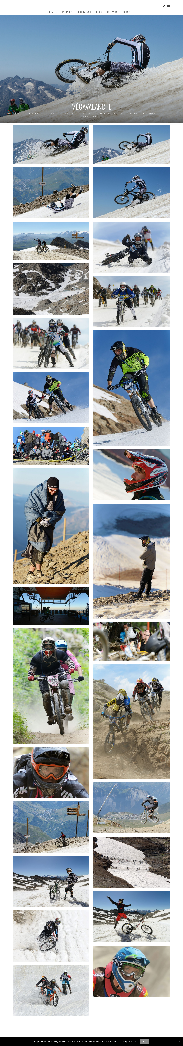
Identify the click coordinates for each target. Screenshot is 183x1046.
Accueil (52, 12)
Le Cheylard (84, 12)
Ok (144, 1041)
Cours (126, 12)
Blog (99, 12)
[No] (179, 1041)
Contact (112, 12)
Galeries (66, 12)
